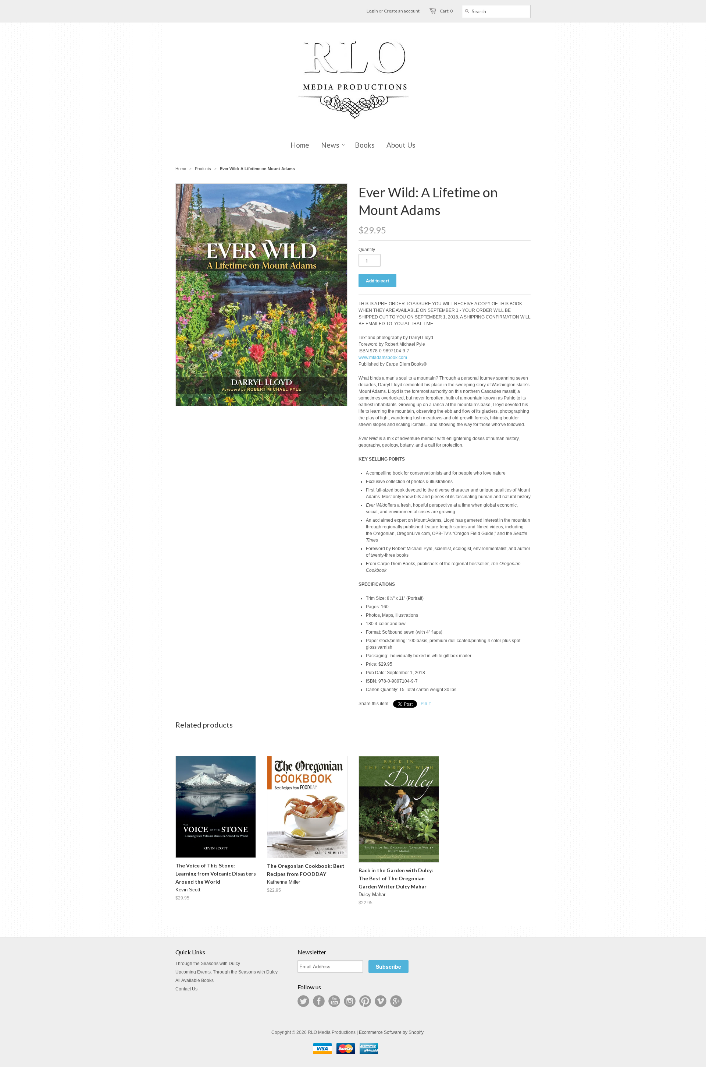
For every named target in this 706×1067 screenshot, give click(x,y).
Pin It (426, 703)
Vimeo (380, 1001)
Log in (372, 11)
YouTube (334, 1001)
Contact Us (186, 989)
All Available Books (194, 980)
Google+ (396, 1001)
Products (203, 168)
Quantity (367, 249)
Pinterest (365, 1001)
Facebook (319, 1001)
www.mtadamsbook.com (383, 357)
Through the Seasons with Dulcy (207, 963)
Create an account (402, 11)
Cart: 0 (446, 11)
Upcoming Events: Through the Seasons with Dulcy (226, 972)
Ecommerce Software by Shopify (391, 1032)
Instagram (350, 1001)
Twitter (303, 1001)
